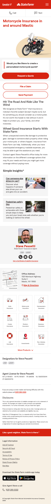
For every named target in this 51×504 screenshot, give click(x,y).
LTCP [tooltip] (22, 252)
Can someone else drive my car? (14, 179)
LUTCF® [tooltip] (28, 252)
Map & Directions (31, 285)
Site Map (5, 466)
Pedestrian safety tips (14, 203)
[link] (25, 4)
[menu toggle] (47, 4)
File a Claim (25, 86)
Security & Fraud (8, 448)
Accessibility (7, 452)
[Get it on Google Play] (27, 478)
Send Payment (25, 95)
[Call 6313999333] (21, 257)
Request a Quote (25, 76)
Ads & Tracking (7, 445)
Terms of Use (7, 455)
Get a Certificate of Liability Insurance (25, 261)
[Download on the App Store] (9, 478)
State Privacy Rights (9, 462)
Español (5, 4)
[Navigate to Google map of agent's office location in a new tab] (30, 257)
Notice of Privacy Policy (11, 459)
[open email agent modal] (25, 257)
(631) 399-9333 (20, 392)
